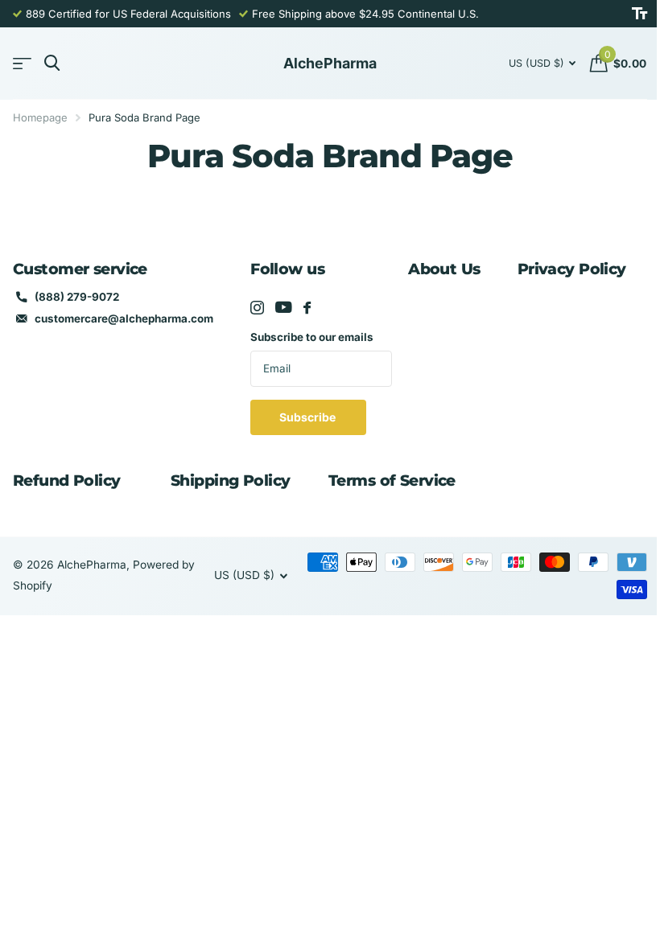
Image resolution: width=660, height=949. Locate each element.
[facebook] (307, 308)
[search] (52, 63)
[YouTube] (283, 307)
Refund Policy (67, 480)
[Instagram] (257, 307)
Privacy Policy (572, 269)
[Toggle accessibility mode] (639, 13)
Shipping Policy (230, 480)
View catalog (22, 64)
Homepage (40, 117)
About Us (444, 269)
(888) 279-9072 (77, 296)
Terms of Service (392, 480)
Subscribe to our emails (311, 337)
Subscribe (308, 417)
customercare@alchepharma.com (124, 318)
